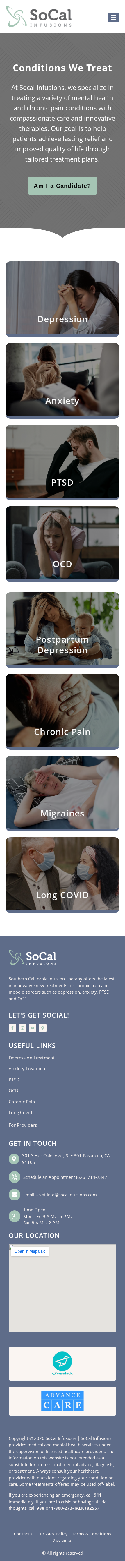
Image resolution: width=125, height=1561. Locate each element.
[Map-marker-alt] (42, 1028)
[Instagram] (22, 1028)
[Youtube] (32, 1028)
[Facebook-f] (12, 1028)
